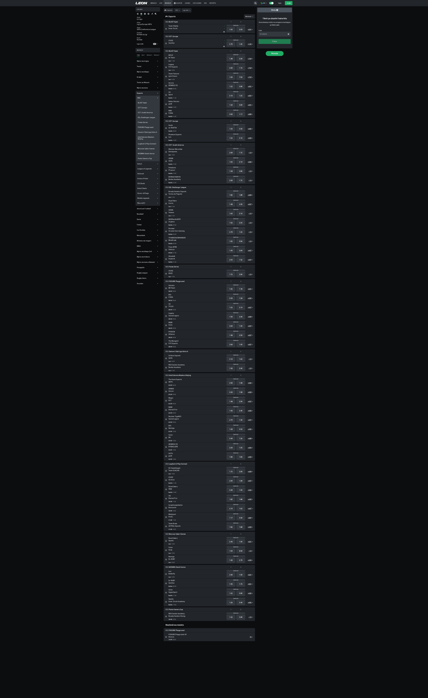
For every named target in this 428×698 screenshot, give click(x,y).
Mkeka (274, 10)
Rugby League (142, 273)
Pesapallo (140, 267)
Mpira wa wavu (142, 88)
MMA (139, 246)
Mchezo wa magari (144, 241)
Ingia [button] (279, 3)
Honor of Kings (143, 193)
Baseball (140, 214)
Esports (140, 93)
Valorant (140, 174)
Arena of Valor (142, 178)
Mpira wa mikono (143, 257)
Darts (139, 219)
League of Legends (144, 169)
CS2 (138, 98)
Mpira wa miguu (143, 61)
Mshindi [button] (248, 16)
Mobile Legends (143, 198)
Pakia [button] (274, 41)
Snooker (140, 283)
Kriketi (139, 77)
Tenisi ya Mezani (143, 82)
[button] (255, 3)
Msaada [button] (274, 53)
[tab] (138, 14)
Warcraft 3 (141, 203)
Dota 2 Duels (142, 188)
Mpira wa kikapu (143, 72)
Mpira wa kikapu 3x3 (144, 251)
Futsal (139, 225)
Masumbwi (141, 235)
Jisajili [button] (289, 3)
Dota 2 (139, 164)
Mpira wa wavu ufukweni (146, 262)
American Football (144, 209)
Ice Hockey (141, 230)
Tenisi (139, 66)
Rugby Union (141, 278)
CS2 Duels (141, 183)
